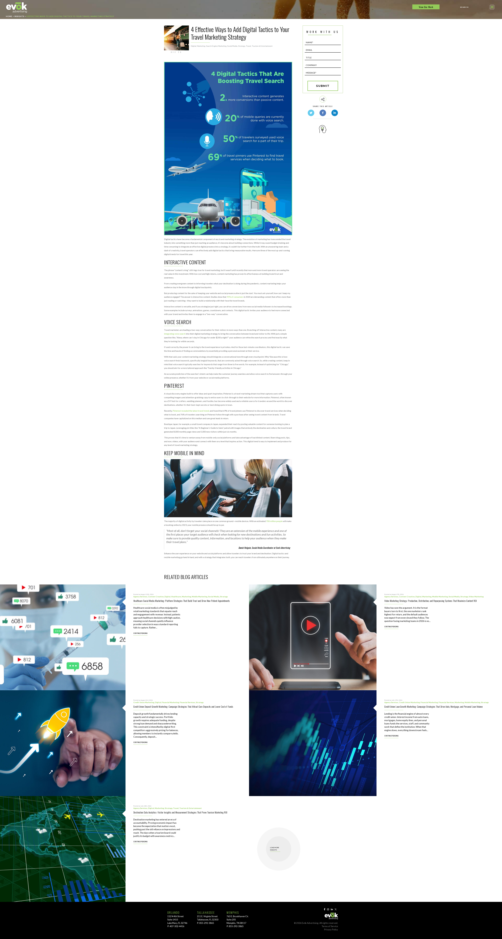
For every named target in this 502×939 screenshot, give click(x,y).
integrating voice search (175, 333)
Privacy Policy (331, 929)
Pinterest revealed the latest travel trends (190, 410)
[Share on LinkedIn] (334, 113)
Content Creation (156, 596)
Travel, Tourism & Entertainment (259, 46)
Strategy (241, 46)
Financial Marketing (170, 702)
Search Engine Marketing (216, 46)
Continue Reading (140, 633)
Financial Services (187, 702)
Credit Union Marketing (143, 702)
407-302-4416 (177, 926)
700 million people (274, 521)
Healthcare (176, 596)
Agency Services (140, 596)
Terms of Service (330, 926)
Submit (322, 85)
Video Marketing (476, 596)
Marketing (201, 46)
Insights (19, 16)
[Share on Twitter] (311, 113)
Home (9, 16)
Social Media (232, 46)
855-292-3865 (206, 923)
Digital (193, 46)
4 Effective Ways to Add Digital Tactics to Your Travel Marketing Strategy (70, 16)
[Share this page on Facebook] (323, 113)
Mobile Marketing (199, 596)
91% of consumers (234, 297)
